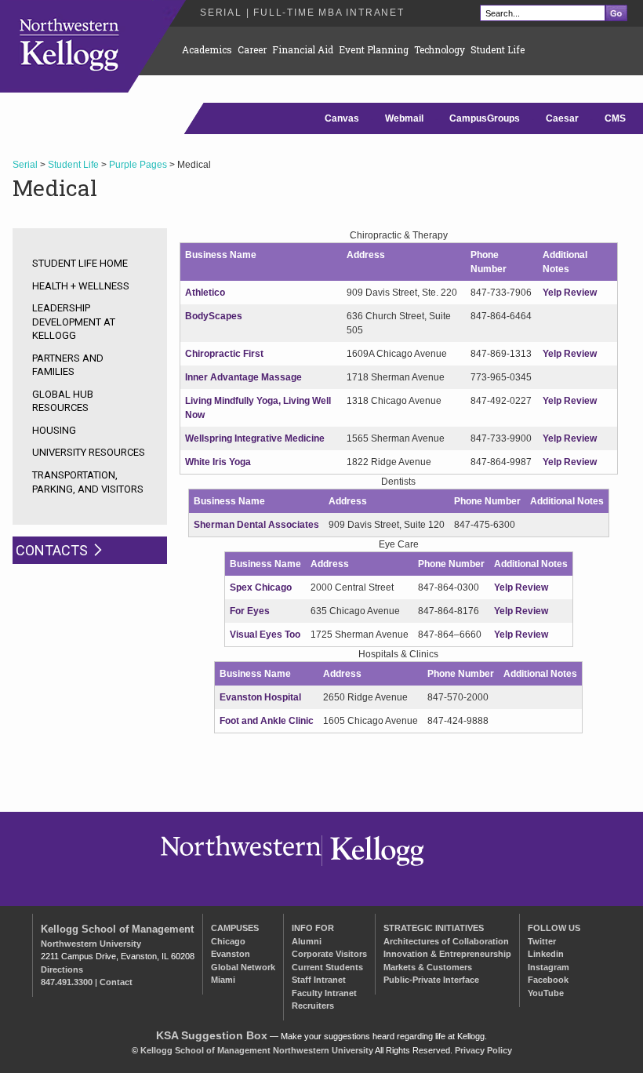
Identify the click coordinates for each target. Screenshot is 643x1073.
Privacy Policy (483, 1050)
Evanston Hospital (260, 697)
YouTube (546, 993)
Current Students (327, 967)
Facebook (548, 979)
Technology (439, 49)
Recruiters (313, 1005)
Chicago (228, 941)
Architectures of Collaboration (446, 941)
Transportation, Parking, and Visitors (87, 482)
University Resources (88, 452)
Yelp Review (570, 292)
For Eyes (250, 611)
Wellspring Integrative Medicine (255, 438)
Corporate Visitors (329, 953)
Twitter (542, 941)
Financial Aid (302, 49)
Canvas (342, 118)
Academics (207, 49)
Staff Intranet (319, 979)
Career (252, 49)
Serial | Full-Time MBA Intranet (302, 12)
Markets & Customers (427, 967)
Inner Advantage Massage (243, 377)
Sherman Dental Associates (256, 524)
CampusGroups (484, 118)
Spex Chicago (261, 587)
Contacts (52, 550)
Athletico (205, 292)
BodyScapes (213, 316)
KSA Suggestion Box (211, 1036)
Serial (25, 164)
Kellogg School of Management (117, 929)
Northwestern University (91, 943)
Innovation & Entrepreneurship (447, 953)
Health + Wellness (80, 286)
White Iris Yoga (218, 461)
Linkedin (546, 953)
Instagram (548, 967)
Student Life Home (80, 263)
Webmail (404, 118)
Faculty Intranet (324, 993)
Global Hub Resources (62, 401)
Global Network (243, 967)
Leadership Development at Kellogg (73, 321)
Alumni (307, 941)
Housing (54, 430)
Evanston (230, 953)
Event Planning (374, 49)
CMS (615, 118)
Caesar (562, 118)
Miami (223, 979)
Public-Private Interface (431, 979)
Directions (62, 969)
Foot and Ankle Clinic (267, 720)
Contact (116, 982)
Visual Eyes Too (265, 634)
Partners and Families (68, 365)
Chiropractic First (224, 353)
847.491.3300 (67, 982)
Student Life (497, 49)
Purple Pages (138, 164)
